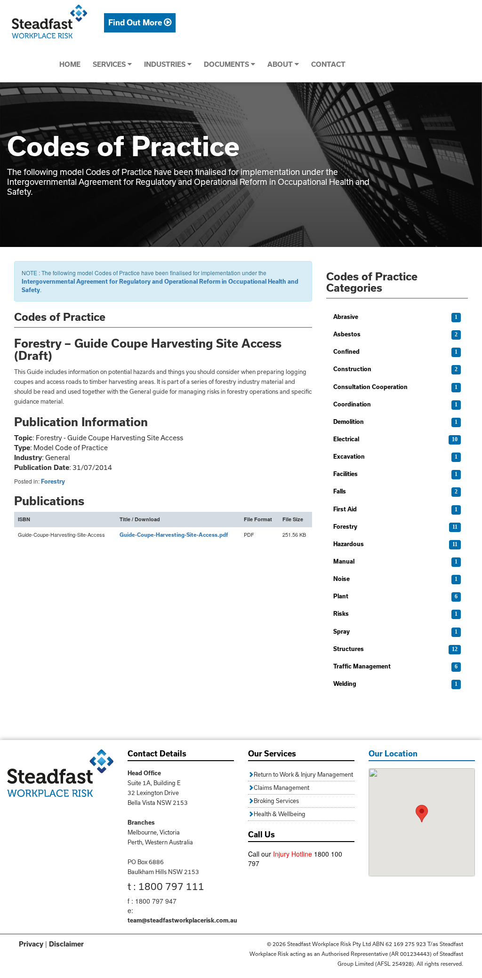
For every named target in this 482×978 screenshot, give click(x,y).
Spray (341, 631)
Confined (346, 351)
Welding (344, 683)
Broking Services (276, 800)
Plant (340, 596)
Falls (339, 491)
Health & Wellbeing (279, 814)
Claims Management (281, 787)
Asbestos (347, 334)
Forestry (53, 481)
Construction (352, 369)
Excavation (349, 456)
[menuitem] (139, 22)
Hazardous (348, 544)
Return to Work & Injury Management (303, 774)
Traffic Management (362, 666)
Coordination (352, 404)
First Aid (345, 509)
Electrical (346, 439)
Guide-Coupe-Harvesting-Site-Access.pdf (174, 535)
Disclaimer (66, 944)
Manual (343, 561)
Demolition (348, 421)
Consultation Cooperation (370, 386)
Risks (341, 613)
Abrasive (345, 316)
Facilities (345, 473)
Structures (348, 648)
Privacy (31, 944)
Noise (341, 578)
